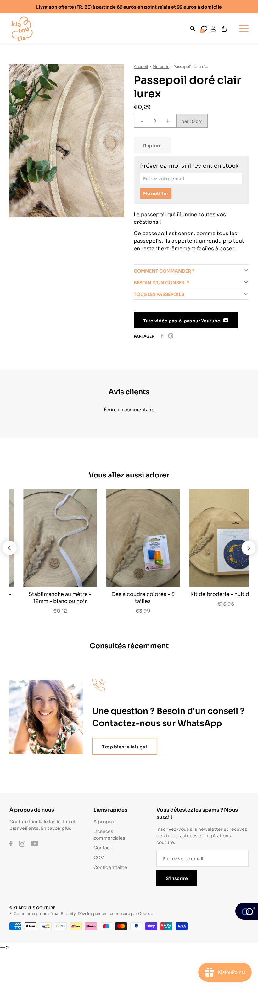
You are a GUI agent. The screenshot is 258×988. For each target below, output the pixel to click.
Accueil (141, 66)
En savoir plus (56, 827)
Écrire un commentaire (129, 409)
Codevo (145, 913)
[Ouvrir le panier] (224, 29)
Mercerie (161, 66)
